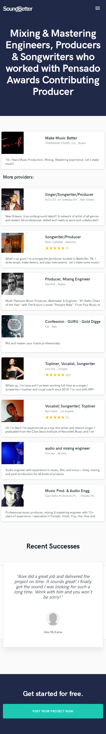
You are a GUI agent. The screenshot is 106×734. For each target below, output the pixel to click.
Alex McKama (53, 632)
